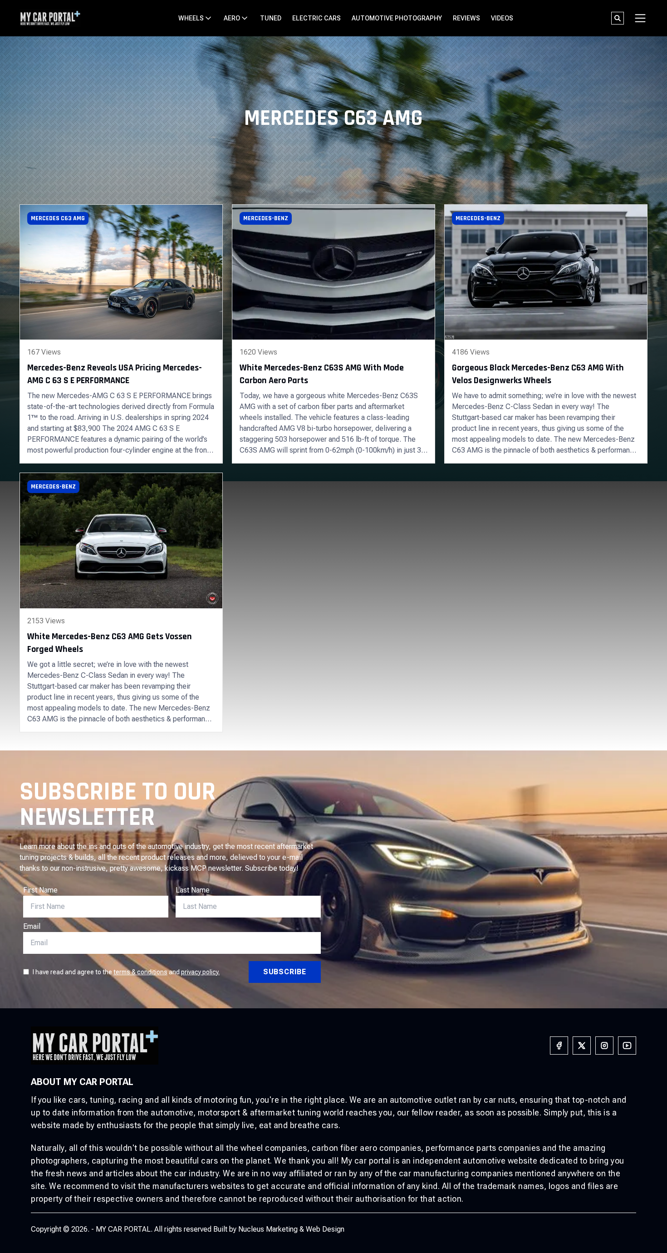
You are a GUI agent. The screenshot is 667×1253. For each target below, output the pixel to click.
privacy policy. (200, 972)
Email (31, 926)
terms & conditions (140, 972)
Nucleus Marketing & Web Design (291, 1229)
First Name (40, 890)
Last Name (193, 890)
